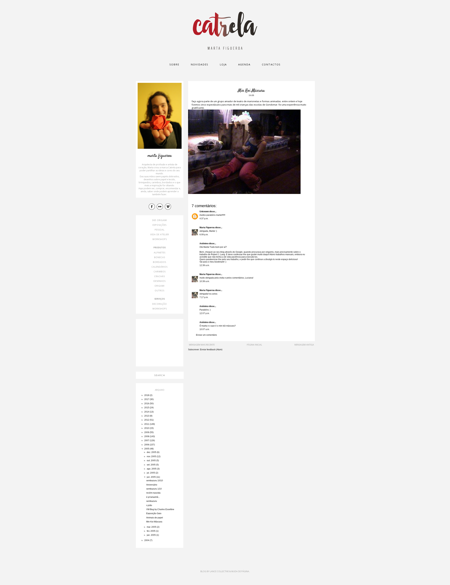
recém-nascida (153, 493)
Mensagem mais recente (202, 344)
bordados (159, 262)
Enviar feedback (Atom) (211, 349)
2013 (147, 416)
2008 (147, 436)
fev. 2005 (151, 531)
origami (160, 285)
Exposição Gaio (153, 513)
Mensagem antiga (304, 344)
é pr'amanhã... (153, 497)
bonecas (159, 257)
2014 (147, 412)
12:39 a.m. (205, 265)
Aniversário (151, 485)
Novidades (199, 64)
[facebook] (152, 206)
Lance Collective (219, 571)
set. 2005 (151, 464)
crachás (159, 276)
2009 (147, 432)
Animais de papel (154, 517)
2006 (147, 444)
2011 (147, 424)
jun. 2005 (151, 477)
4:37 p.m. (204, 218)
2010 (147, 428)
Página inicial (254, 344)
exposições (159, 224)
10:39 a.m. (205, 281)
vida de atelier (159, 234)
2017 (147, 399)
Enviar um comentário (206, 335)
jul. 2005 (151, 473)
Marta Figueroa (207, 227)
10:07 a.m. (205, 329)
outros (159, 290)
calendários (160, 266)
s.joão (149, 505)
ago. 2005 (152, 469)
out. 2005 (151, 460)
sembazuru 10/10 (154, 480)
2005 (147, 448)
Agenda (244, 64)
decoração (159, 303)
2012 (147, 420)
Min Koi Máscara (154, 521)
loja (223, 64)
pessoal (160, 229)
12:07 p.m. (205, 313)
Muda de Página (240, 571)
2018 (147, 395)
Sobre (174, 64)
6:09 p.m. (204, 234)
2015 (147, 407)
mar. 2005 (152, 527)
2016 (147, 403)
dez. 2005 (152, 452)
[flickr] (160, 206)
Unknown (204, 211)
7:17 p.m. (204, 297)
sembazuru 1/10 (154, 489)
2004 (147, 540)
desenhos (159, 281)
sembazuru (151, 501)
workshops (159, 239)
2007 (147, 440)
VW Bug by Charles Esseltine (160, 509)
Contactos (271, 64)
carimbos (160, 271)
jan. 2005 (151, 535)
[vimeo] (168, 206)
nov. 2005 (152, 456)
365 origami (159, 220)
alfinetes (159, 252)
